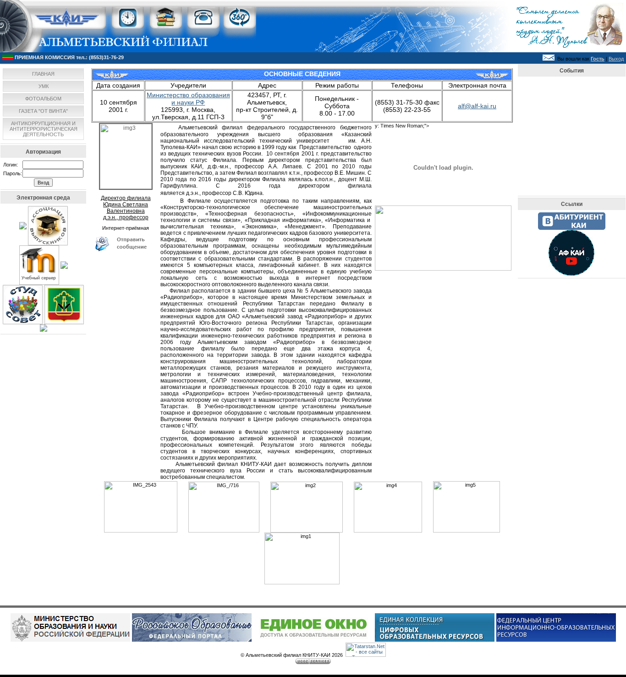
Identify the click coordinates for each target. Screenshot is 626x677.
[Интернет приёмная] (125, 249)
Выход (616, 58)
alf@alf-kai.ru (477, 106)
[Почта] (549, 58)
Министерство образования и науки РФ (188, 98)
